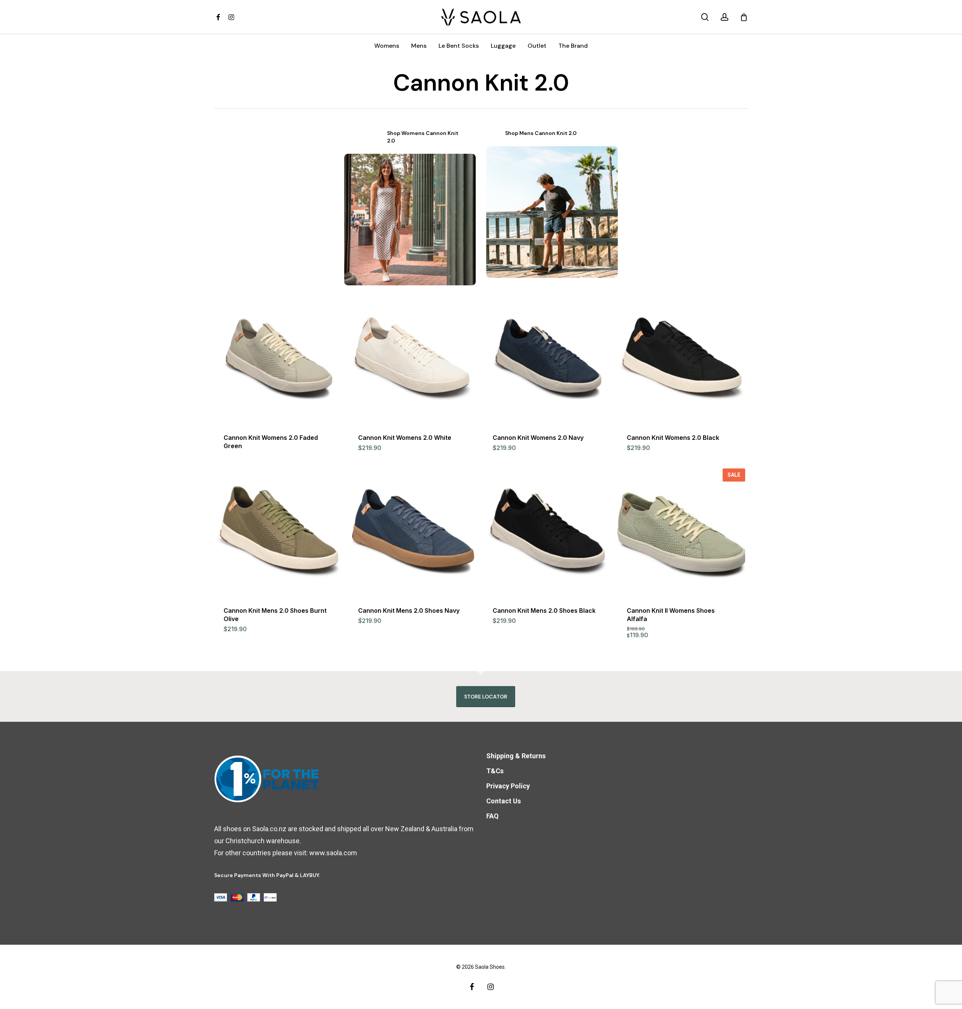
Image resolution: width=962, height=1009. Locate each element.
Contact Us (503, 801)
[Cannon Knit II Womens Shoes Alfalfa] (681, 532)
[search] (704, 17)
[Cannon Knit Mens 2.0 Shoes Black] (547, 532)
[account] (724, 17)
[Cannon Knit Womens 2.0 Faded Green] (278, 359)
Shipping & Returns (516, 756)
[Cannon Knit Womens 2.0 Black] (681, 359)
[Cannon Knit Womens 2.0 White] (412, 359)
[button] (424, 137)
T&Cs (495, 771)
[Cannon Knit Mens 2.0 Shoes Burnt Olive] (278, 532)
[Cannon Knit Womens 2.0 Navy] (547, 359)
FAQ (492, 816)
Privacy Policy (508, 786)
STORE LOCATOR (485, 696)
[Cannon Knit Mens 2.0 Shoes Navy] (412, 532)
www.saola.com (333, 853)
